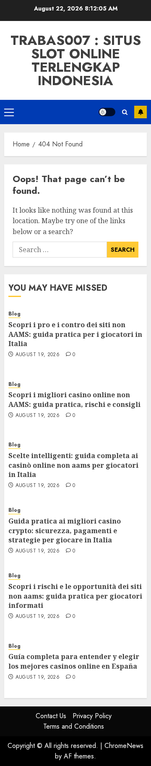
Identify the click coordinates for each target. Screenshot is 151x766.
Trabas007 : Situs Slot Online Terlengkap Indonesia (75, 60)
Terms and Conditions (73, 726)
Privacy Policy (92, 716)
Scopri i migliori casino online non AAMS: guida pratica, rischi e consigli (74, 399)
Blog (14, 314)
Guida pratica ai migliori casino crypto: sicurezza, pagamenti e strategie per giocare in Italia (64, 530)
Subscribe (140, 112)
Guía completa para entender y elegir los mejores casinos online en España (73, 661)
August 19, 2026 (38, 355)
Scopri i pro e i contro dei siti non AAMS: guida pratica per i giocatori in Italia (75, 334)
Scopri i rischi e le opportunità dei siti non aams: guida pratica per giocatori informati (75, 596)
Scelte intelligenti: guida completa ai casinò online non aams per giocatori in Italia (73, 465)
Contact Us (51, 716)
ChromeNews (123, 745)
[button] (9, 112)
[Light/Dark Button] (107, 112)
